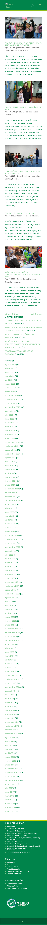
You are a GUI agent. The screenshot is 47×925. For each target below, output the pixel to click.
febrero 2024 (10, 481)
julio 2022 (9, 555)
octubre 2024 (11, 450)
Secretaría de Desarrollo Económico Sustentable (20, 849)
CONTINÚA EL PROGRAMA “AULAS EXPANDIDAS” (22, 172)
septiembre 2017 (12, 780)
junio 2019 (9, 699)
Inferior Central (24, 48)
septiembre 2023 (12, 500)
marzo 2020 (10, 664)
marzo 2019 (10, 710)
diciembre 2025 (12, 395)
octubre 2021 (10, 590)
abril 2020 (9, 660)
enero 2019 (10, 718)
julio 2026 (9, 368)
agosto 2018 (10, 737)
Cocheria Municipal (14, 874)
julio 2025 (9, 415)
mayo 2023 (9, 516)
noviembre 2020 (12, 633)
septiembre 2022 (12, 547)
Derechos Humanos (26, 176)
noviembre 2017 (12, 772)
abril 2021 (9, 613)
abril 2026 (9, 380)
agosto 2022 (10, 551)
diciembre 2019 (12, 675)
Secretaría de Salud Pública (17, 835)
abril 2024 (9, 473)
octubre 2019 (10, 683)
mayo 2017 (9, 796)
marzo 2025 (10, 430)
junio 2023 (9, 512)
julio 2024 (9, 461)
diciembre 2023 (12, 489)
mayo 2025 (9, 423)
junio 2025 (9, 419)
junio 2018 (9, 745)
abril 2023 (9, 520)
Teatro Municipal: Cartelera (17, 888)
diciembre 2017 (11, 768)
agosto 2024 (10, 458)
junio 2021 (9, 605)
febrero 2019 (10, 714)
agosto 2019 (10, 691)
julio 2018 (9, 741)
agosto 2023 (10, 504)
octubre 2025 (11, 403)
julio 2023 (9, 508)
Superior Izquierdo (13, 282)
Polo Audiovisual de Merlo (16, 50)
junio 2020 (9, 652)
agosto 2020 (10, 644)
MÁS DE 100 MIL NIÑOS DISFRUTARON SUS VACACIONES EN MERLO (23, 274)
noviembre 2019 (12, 679)
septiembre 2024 (12, 454)
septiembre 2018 (12, 734)
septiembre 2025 (12, 407)
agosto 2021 (10, 597)
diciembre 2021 (11, 582)
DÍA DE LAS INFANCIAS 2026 (19, 213)
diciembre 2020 (12, 629)
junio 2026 (9, 372)
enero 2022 (10, 578)
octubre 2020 (11, 636)
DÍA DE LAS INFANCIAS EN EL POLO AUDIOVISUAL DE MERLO (23, 44)
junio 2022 (9, 559)
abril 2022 (9, 566)
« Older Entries (11, 314)
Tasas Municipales (13, 869)
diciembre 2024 (12, 442)
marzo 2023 (10, 524)
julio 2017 (9, 788)
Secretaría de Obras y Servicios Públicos (21, 833)
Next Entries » (36, 314)
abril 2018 (9, 753)
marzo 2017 (10, 804)
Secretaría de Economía (16, 831)
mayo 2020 (10, 656)
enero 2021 (9, 625)
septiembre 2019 (12, 687)
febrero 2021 (10, 621)
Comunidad (22, 279)
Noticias (35, 48)
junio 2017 (9, 792)
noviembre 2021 (12, 586)
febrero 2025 (10, 434)
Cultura (20, 112)
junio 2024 (9, 465)
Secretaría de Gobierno (15, 829)
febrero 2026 (10, 388)
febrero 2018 (10, 761)
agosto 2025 (10, 411)
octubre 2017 (10, 776)
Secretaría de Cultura (14, 841)
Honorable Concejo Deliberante (18, 852)
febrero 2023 (10, 528)
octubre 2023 (11, 497)
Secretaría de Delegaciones (17, 844)
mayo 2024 (10, 469)
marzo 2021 (10, 617)
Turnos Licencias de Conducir (18, 871)
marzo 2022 (10, 570)
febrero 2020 (10, 668)
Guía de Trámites (13, 867)
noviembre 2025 (12, 399)
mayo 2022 (9, 563)
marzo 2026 (10, 384)
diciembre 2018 (12, 722)
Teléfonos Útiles (12, 886)
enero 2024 (10, 485)
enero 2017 (9, 811)
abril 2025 (9, 426)
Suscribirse (11, 862)
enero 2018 (10, 765)
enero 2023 (10, 531)
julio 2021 (9, 601)
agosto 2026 (10, 364)
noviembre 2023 (12, 493)
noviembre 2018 (12, 726)
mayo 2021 (9, 609)
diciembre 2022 (12, 535)
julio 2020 (9, 648)
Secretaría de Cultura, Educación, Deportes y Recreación (23, 838)
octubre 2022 (11, 543)
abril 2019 (9, 706)
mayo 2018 (9, 749)
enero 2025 (10, 438)
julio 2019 (9, 695)
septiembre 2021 (12, 594)
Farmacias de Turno (14, 884)
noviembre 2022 (12, 539)
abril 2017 (9, 800)
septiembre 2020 (12, 640)
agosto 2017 (10, 784)
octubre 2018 (10, 730)
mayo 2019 (9, 702)
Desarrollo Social (23, 216)
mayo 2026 (10, 376)
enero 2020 (10, 671)
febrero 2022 (10, 574)
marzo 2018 (10, 757)
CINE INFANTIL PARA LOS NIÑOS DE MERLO (23, 108)
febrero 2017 (10, 807)
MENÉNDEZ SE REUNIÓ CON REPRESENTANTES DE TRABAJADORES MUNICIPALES (22, 344)
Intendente (11, 826)
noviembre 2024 (12, 446)
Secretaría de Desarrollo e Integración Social (23, 846)
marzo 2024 (10, 477)
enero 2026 (10, 391)
